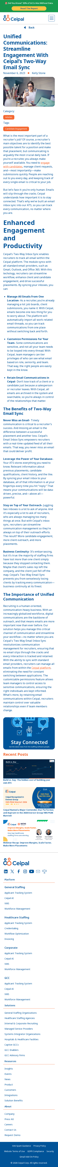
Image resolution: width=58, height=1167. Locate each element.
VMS (7, 903)
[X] (12, 871)
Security (50, 1151)
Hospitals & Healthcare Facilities (22, 1039)
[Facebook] (18, 871)
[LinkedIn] (5, 871)
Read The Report (29, 8)
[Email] (38, 871)
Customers (10, 1089)
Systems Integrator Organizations (22, 1034)
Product (9, 1084)
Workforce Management (17, 908)
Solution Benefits (14, 1100)
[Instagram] (25, 871)
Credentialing (11, 928)
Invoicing (9, 938)
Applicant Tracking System (18, 892)
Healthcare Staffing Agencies (20, 1018)
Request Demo (12, 1135)
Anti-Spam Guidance (21, 1145)
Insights (9, 1068)
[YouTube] (31, 871)
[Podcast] (44, 871)
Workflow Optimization (17, 933)
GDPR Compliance (35, 1151)
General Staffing (15, 887)
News (7, 1079)
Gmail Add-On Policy (29, 1156)
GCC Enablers (12, 1049)
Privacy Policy (40, 1145)
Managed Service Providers (19, 1028)
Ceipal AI (9, 898)
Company (10, 1113)
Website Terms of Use (14, 1151)
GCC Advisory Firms (15, 1055)
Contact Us (10, 1129)
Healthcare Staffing (17, 917)
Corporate (11, 947)
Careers (9, 1124)
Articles (8, 117)
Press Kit (9, 1119)
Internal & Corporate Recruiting (21, 1023)
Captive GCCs (12, 1044)
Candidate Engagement (16, 128)
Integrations (11, 1095)
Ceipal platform (41, 668)
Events (8, 1073)
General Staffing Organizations (21, 1012)
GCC (7, 978)
